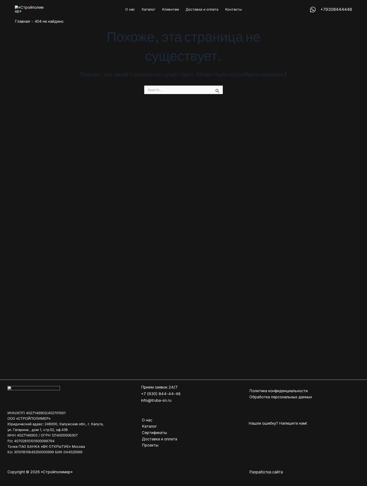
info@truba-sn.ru (156, 400)
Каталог (149, 426)
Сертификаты (154, 432)
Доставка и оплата (159, 439)
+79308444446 (336, 9)
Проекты (150, 445)
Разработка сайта (266, 472)
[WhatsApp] (313, 9)
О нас (147, 420)
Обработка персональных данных (280, 397)
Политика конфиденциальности (278, 391)
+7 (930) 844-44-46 (161, 393)
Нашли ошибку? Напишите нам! (277, 423)
